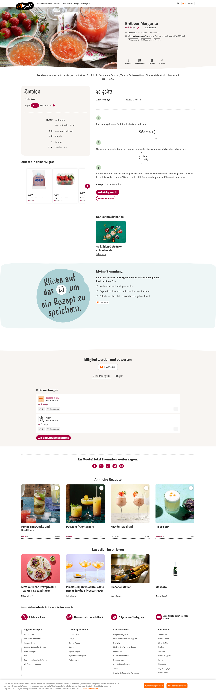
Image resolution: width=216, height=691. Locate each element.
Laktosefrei (145, 40)
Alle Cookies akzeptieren (177, 685)
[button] (41, 399)
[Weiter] (87, 186)
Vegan (157, 40)
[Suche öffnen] (178, 3)
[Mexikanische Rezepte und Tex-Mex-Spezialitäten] (40, 576)
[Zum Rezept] (40, 511)
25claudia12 (52, 397)
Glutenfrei (133, 40)
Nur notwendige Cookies (154, 685)
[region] (108, 685)
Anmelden (190, 3)
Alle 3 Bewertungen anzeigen (53, 437)
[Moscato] (175, 576)
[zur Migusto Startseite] (25, 4)
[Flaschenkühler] (130, 576)
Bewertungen (101, 375)
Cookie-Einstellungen (121, 664)
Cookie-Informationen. (90, 688)
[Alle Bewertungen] (130, 27)
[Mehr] (176, 409)
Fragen (119, 375)
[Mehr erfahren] (111, 250)
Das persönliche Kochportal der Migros (37, 607)
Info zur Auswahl (54, 106)
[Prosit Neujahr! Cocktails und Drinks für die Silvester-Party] (85, 576)
